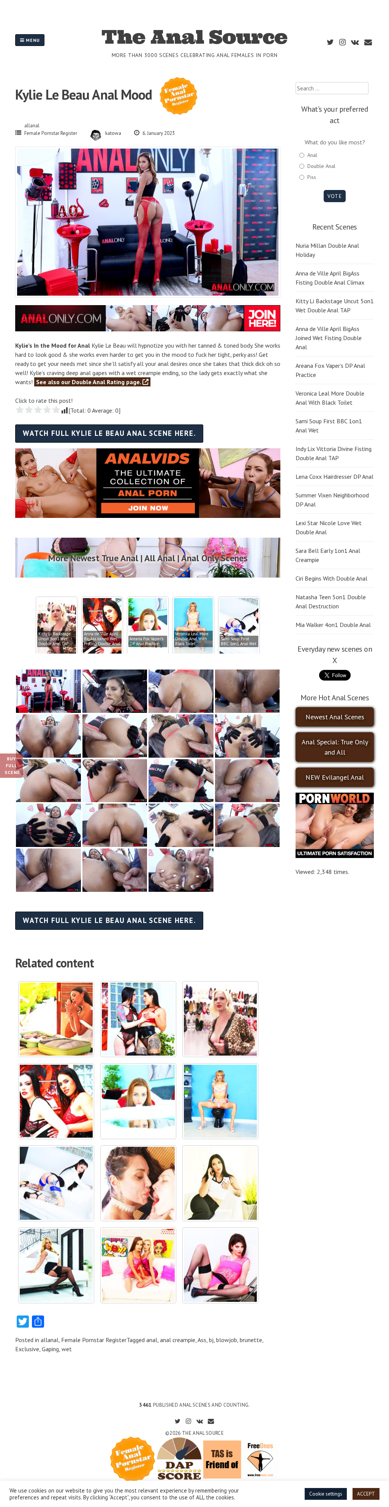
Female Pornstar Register (50, 133)
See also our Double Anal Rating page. (89, 382)
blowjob (226, 1340)
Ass (202, 1340)
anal (151, 1340)
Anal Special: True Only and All (335, 747)
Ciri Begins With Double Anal (331, 578)
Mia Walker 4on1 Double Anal (333, 624)
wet (67, 1349)
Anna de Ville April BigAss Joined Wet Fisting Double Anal (329, 338)
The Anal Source (194, 37)
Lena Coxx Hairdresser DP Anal (334, 476)
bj (211, 1340)
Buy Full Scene (12, 765)
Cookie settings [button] (325, 1494)
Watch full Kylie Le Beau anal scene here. (109, 433)
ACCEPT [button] (366, 1494)
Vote (334, 196)
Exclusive (27, 1349)
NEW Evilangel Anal (334, 777)
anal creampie (177, 1340)
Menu (32, 40)
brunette (251, 1340)
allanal (32, 125)
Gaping (50, 1349)
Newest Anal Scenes (334, 716)
